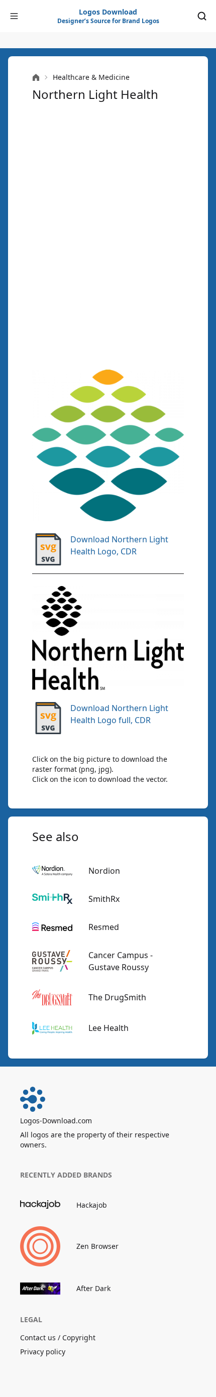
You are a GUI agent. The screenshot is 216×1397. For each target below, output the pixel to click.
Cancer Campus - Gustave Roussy (120, 961)
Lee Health (108, 1027)
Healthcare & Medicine (91, 77)
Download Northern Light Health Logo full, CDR (119, 714)
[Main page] (36, 77)
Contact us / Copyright (57, 1337)
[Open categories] (14, 16)
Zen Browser (97, 1246)
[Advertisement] (108, 234)
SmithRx (104, 898)
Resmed (103, 927)
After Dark (93, 1288)
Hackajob (91, 1205)
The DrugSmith (117, 997)
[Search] (202, 16)
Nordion (104, 870)
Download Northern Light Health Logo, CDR (119, 545)
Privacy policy (42, 1351)
